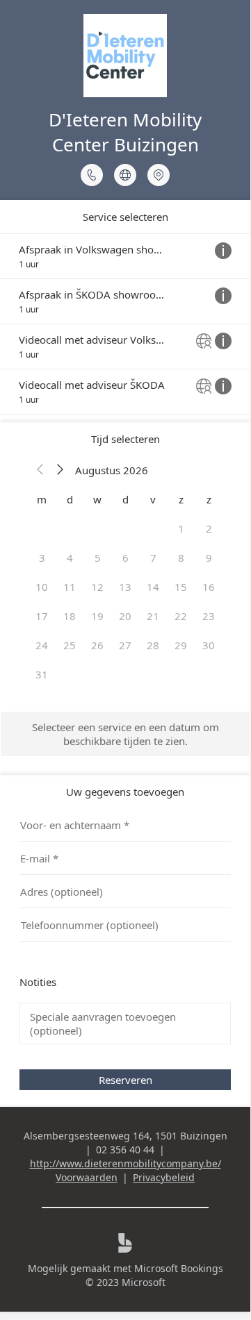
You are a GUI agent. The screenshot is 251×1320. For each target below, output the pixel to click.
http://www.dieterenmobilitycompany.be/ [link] (125, 1163)
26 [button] (97, 645)
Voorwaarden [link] (87, 1177)
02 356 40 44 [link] (125, 1149)
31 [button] (41, 674)
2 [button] (209, 528)
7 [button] (153, 558)
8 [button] (181, 558)
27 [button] (125, 645)
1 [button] (181, 528)
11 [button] (69, 587)
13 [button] (125, 587)
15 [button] (181, 587)
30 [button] (208, 645)
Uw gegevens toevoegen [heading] (125, 792)
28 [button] (153, 645)
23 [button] (208, 616)
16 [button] (208, 587)
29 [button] (181, 645)
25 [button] (69, 645)
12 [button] (97, 587)
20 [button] (125, 616)
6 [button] (125, 558)
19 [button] (97, 616)
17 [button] (41, 616)
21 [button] (153, 616)
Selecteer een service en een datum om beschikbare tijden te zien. (125, 734)
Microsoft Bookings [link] (178, 1268)
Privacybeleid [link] (164, 1177)
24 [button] (41, 645)
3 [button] (42, 558)
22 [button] (181, 616)
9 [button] (209, 558)
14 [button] (153, 587)
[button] (40, 470)
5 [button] (98, 558)
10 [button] (41, 587)
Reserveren (125, 1080)
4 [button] (70, 558)
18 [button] (69, 616)
